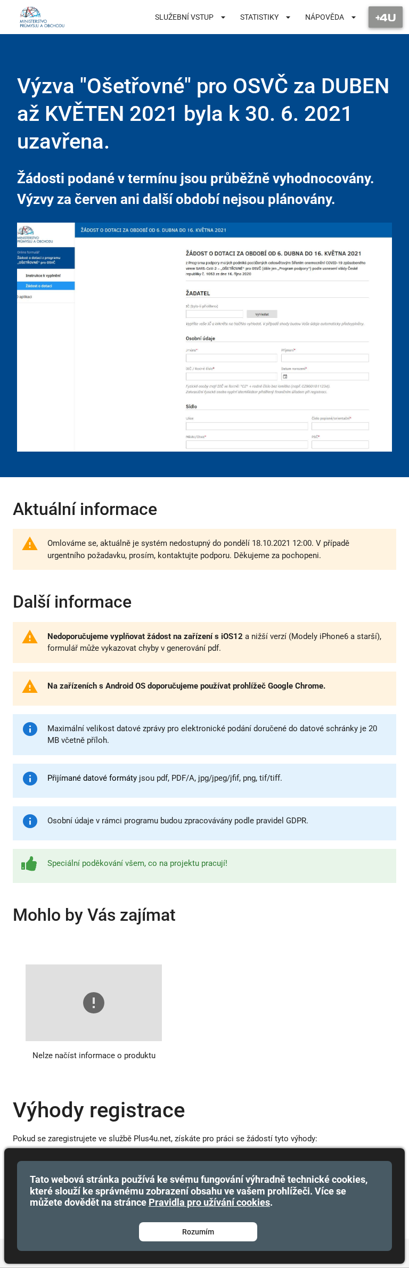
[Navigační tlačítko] (386, 17)
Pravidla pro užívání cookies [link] (209, 1202)
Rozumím (198, 1232)
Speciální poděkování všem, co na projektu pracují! (137, 863)
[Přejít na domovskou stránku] (42, 17)
